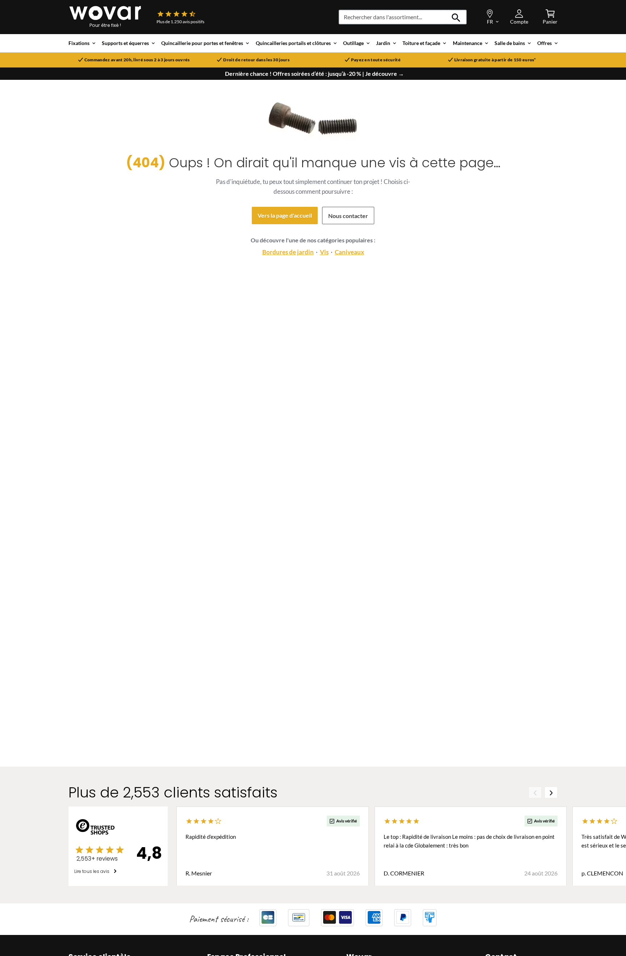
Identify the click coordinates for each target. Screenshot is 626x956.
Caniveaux (349, 252)
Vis (324, 252)
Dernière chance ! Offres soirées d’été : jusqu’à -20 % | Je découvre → (314, 73)
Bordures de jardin (288, 252)
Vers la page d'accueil (285, 215)
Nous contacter (348, 215)
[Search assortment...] (456, 17)
